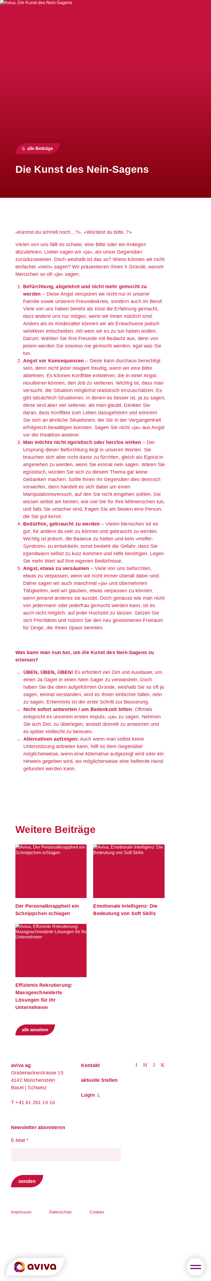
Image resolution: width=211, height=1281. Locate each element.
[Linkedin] (139, 1065)
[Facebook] (165, 1065)
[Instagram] (157, 1065)
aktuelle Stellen (99, 1080)
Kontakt (90, 1065)
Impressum (21, 1212)
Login (88, 1095)
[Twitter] (148, 1065)
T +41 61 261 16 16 (33, 1102)
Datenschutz (60, 1212)
